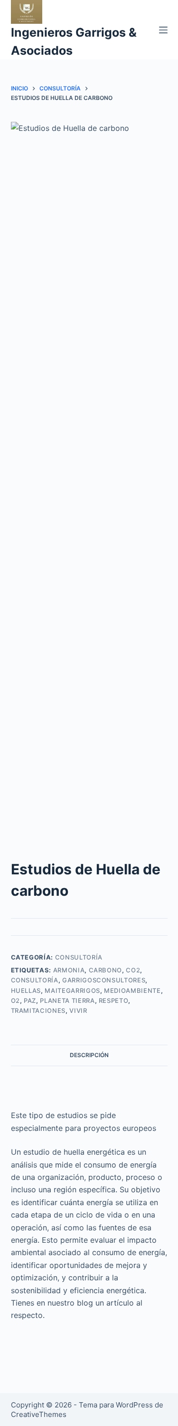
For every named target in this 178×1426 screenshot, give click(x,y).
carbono (105, 970)
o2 (15, 1000)
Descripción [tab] (89, 1055)
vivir (78, 1010)
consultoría (79, 957)
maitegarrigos (72, 990)
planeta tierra (67, 1000)
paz (30, 1000)
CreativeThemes (38, 1414)
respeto (114, 1000)
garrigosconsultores (103, 980)
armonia (69, 970)
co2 (133, 970)
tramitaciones (38, 1010)
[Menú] (163, 30)
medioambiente (132, 990)
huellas (26, 990)
